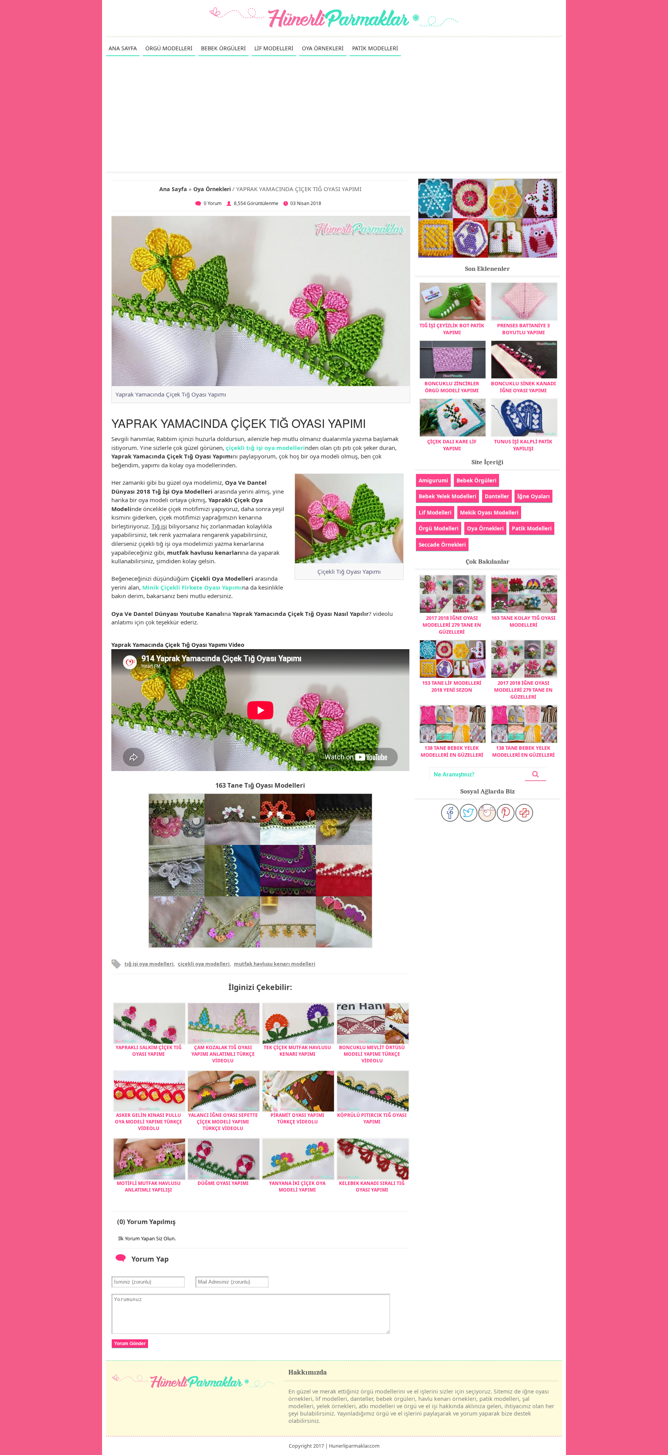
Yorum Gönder (130, 1343)
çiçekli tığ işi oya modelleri (265, 447)
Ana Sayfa (173, 189)
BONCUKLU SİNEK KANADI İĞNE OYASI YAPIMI (523, 387)
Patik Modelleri (532, 528)
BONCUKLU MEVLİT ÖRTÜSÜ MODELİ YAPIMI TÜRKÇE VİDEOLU (372, 1054)
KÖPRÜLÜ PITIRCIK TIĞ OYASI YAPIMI (372, 1118)
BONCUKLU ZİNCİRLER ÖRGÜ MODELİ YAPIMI (451, 387)
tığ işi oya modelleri (149, 963)
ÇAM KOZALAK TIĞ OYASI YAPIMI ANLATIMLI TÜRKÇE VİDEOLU (223, 1054)
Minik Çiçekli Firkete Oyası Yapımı (192, 587)
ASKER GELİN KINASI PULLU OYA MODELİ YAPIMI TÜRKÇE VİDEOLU (148, 1122)
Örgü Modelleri (438, 528)
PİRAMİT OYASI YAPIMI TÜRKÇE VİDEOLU (297, 1118)
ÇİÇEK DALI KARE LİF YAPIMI (452, 445)
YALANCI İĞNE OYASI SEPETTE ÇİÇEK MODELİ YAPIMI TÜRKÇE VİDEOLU (223, 1122)
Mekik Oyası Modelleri (489, 512)
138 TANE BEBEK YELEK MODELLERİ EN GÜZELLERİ (452, 751)
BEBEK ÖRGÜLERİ (223, 48)
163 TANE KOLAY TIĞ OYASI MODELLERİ (523, 621)
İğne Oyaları (533, 496)
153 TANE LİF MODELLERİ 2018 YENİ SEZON (451, 686)
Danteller (497, 496)
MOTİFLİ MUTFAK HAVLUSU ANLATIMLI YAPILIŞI (149, 1186)
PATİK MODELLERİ (375, 48)
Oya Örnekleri (212, 189)
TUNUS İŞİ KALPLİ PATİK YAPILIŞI (523, 445)
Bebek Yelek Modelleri (447, 496)
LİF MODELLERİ (273, 48)
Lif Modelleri (435, 512)
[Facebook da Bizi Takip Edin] (450, 813)
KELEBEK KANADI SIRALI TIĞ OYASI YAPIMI (372, 1186)
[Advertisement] (334, 113)
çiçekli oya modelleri (204, 963)
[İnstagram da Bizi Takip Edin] (487, 813)
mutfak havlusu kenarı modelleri (274, 963)
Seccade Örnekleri (442, 544)
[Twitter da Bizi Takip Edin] (468, 813)
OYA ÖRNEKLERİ (323, 48)
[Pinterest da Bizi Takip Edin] (506, 813)
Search (535, 774)
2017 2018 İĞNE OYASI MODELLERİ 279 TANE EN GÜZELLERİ (452, 624)
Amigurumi (433, 480)
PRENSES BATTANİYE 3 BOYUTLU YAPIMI (523, 329)
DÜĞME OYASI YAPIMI (223, 1183)
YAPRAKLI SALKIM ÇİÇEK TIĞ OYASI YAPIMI (149, 1050)
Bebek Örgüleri (476, 480)
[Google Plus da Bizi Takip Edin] (524, 813)
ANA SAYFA (123, 48)
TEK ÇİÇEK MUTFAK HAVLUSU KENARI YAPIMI (297, 1050)
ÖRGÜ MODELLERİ (169, 48)
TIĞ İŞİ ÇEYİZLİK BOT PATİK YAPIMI (451, 329)
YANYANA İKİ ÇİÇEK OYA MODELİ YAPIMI (297, 1186)
